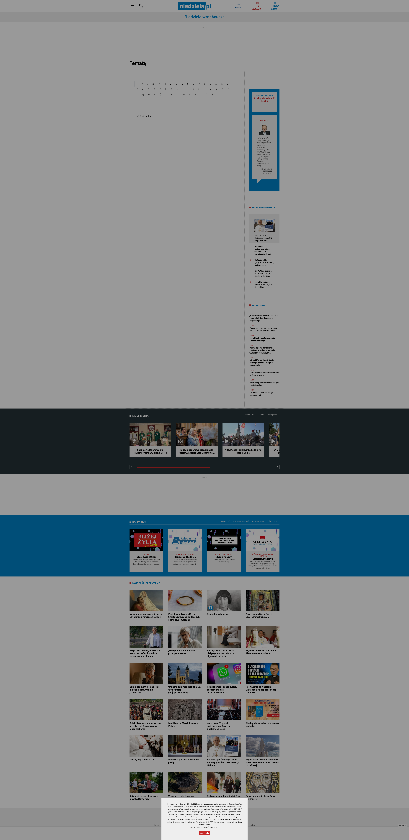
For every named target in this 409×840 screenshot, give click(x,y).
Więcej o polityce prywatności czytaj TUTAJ (204, 827)
